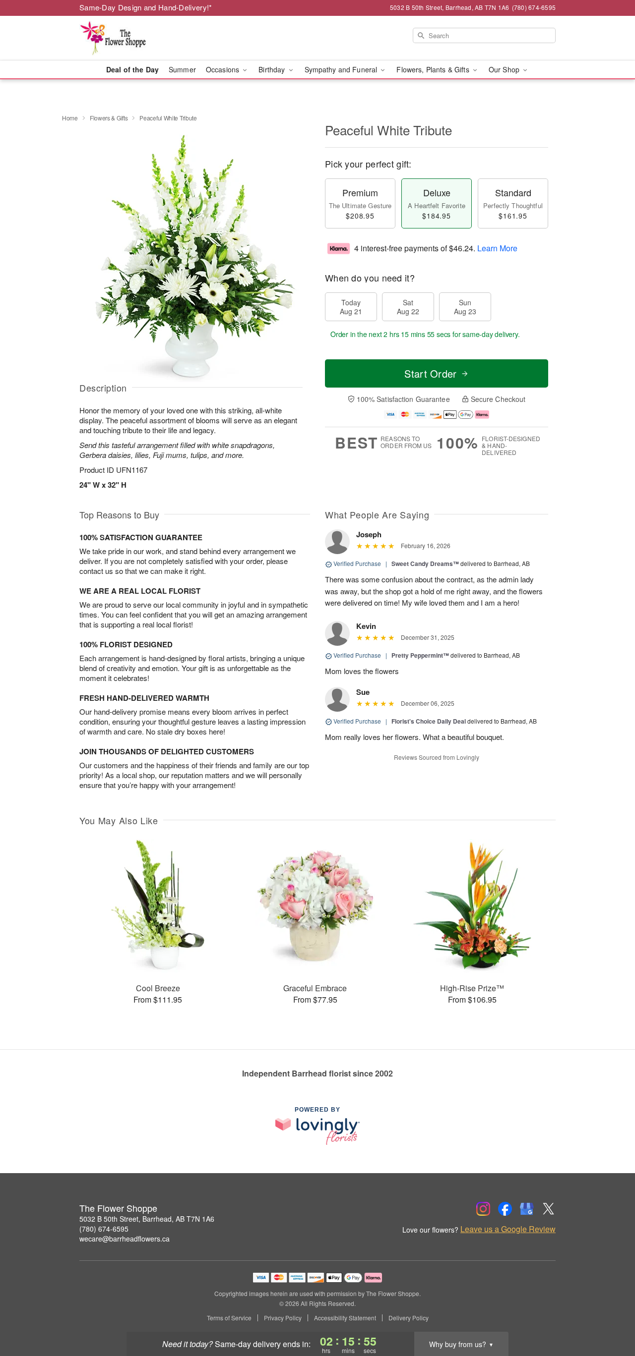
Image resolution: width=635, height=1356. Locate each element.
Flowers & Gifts (109, 117)
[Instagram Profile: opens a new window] (483, 1209)
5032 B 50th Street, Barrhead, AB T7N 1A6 (146, 1219)
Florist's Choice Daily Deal (428, 721)
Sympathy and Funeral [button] (342, 69)
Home (70, 117)
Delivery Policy (408, 1318)
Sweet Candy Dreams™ (425, 563)
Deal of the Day (132, 69)
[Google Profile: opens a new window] (527, 1209)
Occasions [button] (223, 69)
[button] (609, 1313)
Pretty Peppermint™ (420, 655)
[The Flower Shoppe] (150, 38)
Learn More (497, 248)
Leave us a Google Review (508, 1229)
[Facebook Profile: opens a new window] (505, 1209)
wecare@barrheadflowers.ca (124, 1238)
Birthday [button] (272, 69)
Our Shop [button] (505, 69)
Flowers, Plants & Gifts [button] (433, 69)
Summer (182, 69)
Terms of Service (229, 1318)
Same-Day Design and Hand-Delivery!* (145, 7)
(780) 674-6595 (103, 1229)
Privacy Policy (283, 1318)
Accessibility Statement (345, 1318)
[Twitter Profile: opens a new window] (549, 1209)
